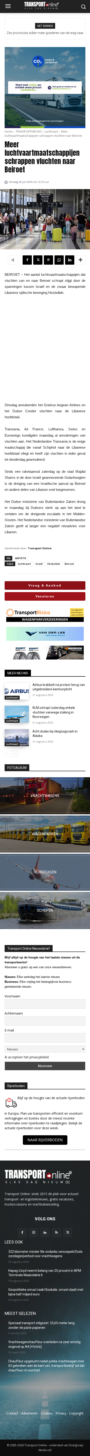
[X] (37, 260)
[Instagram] (33, 1232)
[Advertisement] (45, 349)
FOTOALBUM (17, 768)
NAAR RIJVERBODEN (45, 1139)
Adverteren (29, 1413)
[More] (80, 260)
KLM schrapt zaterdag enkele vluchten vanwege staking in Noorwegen (54, 712)
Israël (39, 563)
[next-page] (15, 754)
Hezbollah (53, 563)
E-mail (9, 1030)
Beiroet (69, 563)
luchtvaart (24, 563)
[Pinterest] (48, 260)
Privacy (61, 1413)
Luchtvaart (51, 131)
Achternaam (14, 1013)
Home (9, 131)
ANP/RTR (20, 558)
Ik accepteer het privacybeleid (27, 1057)
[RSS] (56, 1232)
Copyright (76, 1413)
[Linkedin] (69, 260)
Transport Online (39, 548)
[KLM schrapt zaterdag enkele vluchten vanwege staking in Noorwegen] (17, 714)
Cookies (47, 1413)
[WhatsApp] (59, 260)
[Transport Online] (45, 5)
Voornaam (12, 996)
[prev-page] (7, 754)
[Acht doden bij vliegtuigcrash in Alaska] (17, 737)
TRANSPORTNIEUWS (29, 131)
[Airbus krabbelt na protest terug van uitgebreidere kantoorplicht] (17, 691)
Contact (12, 1413)
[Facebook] (27, 260)
